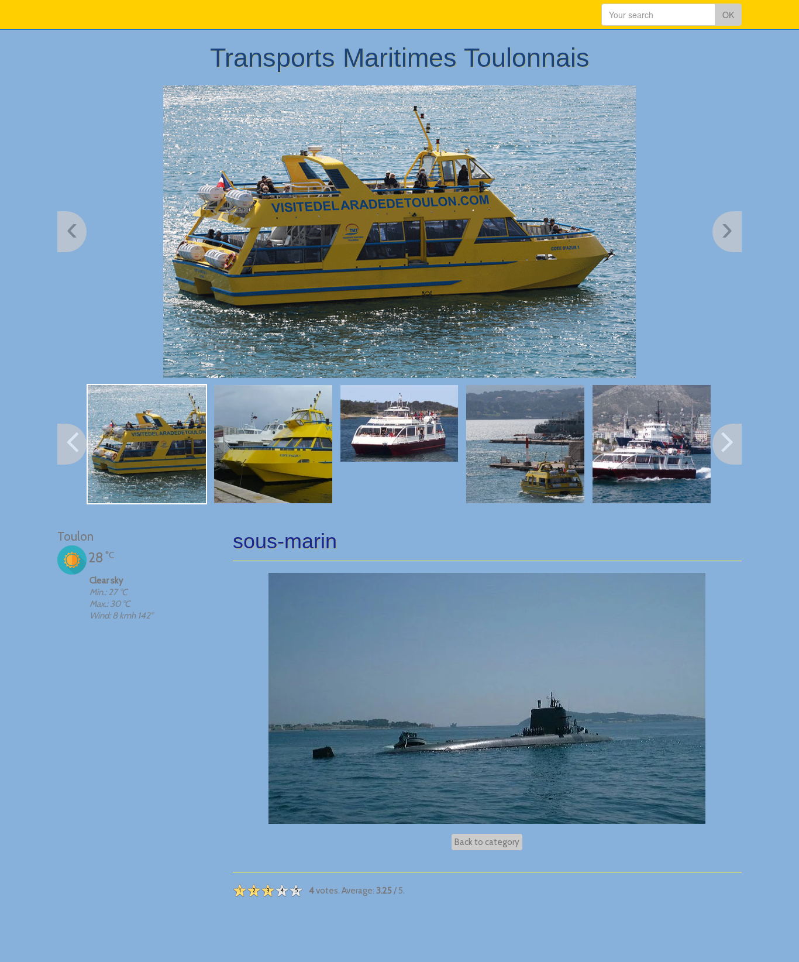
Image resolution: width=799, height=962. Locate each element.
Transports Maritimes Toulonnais (400, 58)
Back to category (486, 842)
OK (728, 14)
